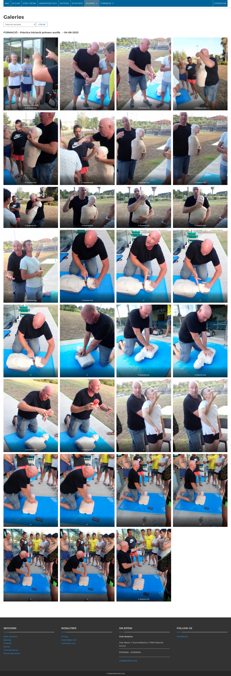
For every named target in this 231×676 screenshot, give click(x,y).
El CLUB (16, 3)
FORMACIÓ (106, 3)
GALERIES (90, 3)
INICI (7, 3)
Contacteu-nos (68, 643)
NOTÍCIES (64, 3)
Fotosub (7, 643)
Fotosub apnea (11, 650)
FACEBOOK (182, 636)
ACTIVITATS (77, 3)
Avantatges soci (69, 640)
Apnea (7, 646)
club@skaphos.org (128, 660)
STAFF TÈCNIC (29, 3)
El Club (64, 636)
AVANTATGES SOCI (48, 3)
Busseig (7, 640)
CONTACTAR (220, 3)
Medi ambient (10, 636)
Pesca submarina (12, 653)
